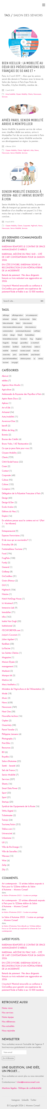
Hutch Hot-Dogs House (12, 598)
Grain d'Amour (8, 580)
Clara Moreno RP (30, 327)
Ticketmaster (7, 815)
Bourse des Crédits (10, 439)
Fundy (4, 562)
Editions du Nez (9, 511)
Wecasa (5, 856)
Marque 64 (7, 675)
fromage (14, 343)
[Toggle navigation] (43, 5)
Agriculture (6, 389)
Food (4, 553)
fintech (20, 335)
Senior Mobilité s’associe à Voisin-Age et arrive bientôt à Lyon (23, 195)
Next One (36, 351)
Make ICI (37, 347)
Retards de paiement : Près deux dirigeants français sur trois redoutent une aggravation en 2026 (22, 278)
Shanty (5, 784)
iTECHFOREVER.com (11, 630)
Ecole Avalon (8, 507)
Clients (30, 94)
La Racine (6, 648)
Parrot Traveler (8, 729)
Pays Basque (35, 354)
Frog (31, 339)
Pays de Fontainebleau (10, 358)
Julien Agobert (8, 639)
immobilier (6, 347)
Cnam (4, 466)
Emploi (5, 516)
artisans (14, 319)
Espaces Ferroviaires (11, 535)
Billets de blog (8, 430)
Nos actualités (8, 1026)
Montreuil (14, 351)
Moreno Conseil (25, 351)
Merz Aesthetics (9, 684)
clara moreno (27, 323)
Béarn (18, 323)
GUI (4, 585)
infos (32, 150)
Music (4, 698)
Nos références (8, 1021)
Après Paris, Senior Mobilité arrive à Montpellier (22, 122)
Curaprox (6, 489)
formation (24, 339)
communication (8, 331)
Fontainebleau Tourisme (10, 339)
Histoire (5, 594)
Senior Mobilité (15, 153)
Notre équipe (8, 1017)
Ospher (5, 720)
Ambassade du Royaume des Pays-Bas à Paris (21, 394)
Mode (4, 693)
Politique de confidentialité (29, 1088)
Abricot (5, 376)
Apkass (5, 403)
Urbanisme (6, 838)
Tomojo (5, 820)
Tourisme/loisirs (8, 824)
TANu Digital (7, 811)
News (36, 150)
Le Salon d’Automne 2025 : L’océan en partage (19, 895)
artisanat (6, 319)
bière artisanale (8, 323)
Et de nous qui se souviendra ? (15, 540)
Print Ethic (6, 743)
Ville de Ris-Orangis (10, 847)
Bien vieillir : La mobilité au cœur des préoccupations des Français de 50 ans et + (23, 67)
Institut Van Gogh (9, 621)
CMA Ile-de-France (10, 462)
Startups (5, 802)
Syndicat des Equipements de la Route (18, 806)
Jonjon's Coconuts (9, 635)
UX (3, 842)
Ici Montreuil (35, 343)
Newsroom (37, 94)
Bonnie (5, 434)
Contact (5, 471)
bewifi (4, 425)
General (5, 567)
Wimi (4, 860)
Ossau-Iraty (6, 354)
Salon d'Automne (9, 761)
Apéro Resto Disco (10, 398)
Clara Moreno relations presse (12, 327)
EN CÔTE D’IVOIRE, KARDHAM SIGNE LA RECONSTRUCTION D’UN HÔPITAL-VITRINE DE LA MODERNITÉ (22, 267)
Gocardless (24, 343)
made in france (26, 347)
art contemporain (31, 315)
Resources (6, 747)
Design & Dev (8, 502)
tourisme (5, 362)
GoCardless (7, 576)
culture (5, 335)
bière (34, 319)
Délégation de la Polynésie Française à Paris (21, 493)
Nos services (7, 1012)
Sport (4, 793)
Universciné (7, 833)
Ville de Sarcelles (9, 851)
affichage (6, 315)
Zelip (4, 865)
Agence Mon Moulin (11, 385)
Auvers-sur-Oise (24, 319)
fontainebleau (29, 335)
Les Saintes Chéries (10, 653)
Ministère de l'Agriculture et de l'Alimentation (21, 689)
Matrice (5, 680)
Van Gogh (15, 362)
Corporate (26, 226)
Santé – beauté (8, 765)
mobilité (5, 351)
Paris (14, 354)
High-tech (26, 150)
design (12, 335)
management (7, 666)
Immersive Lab (8, 607)
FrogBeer (38, 339)
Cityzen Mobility (21, 94)
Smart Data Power (10, 788)
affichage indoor (17, 315)
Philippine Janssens (10, 734)
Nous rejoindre (8, 1030)
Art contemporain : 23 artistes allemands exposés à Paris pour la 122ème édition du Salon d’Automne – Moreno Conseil (23, 903)
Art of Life (6, 407)
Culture (5, 480)
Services (5, 97)
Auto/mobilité (10, 94)
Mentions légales (9, 1088)
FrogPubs (6, 343)
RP (34, 358)
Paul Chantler (24, 354)
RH (3, 752)
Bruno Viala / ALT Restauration (15, 443)
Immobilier (6, 612)
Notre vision (7, 1008)
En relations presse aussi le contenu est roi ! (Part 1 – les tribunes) (23, 522)
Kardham (16, 347)
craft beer (37, 331)
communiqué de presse (23, 331)
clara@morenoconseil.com (28, 1082)
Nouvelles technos (10, 716)
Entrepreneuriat (8, 531)
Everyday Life (8, 544)
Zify (3, 869)
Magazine (6, 657)
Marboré (6, 671)
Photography (7, 738)
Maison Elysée (8, 662)
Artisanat (6, 412)
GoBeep (5, 571)
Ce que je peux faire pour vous (15, 448)
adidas (5, 380)
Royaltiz (5, 756)
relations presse (25, 358)
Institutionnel (7, 626)
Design (5, 498)
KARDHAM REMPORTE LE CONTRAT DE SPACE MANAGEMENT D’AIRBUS (23, 248)
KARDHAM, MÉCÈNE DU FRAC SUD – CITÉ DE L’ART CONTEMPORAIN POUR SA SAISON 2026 (23, 257)
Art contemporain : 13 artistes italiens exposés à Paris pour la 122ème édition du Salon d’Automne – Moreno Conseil (23, 886)
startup (40, 358)
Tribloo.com (7, 829)
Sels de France (8, 770)
